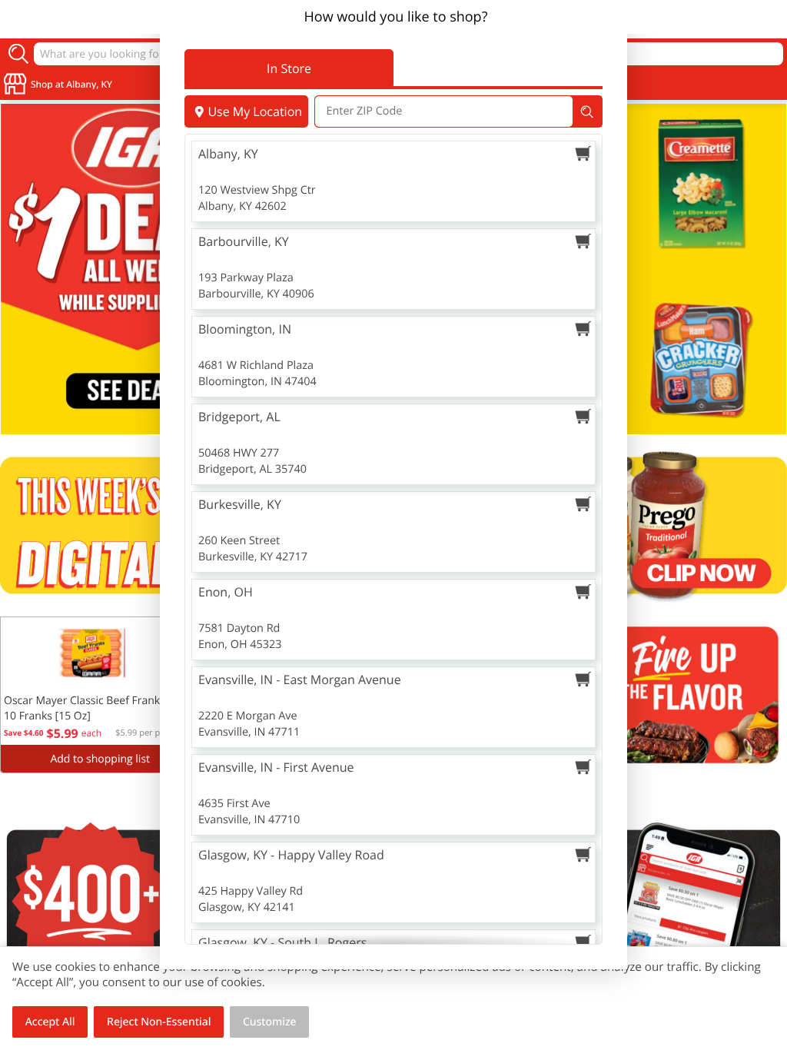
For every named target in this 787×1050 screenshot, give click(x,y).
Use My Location (255, 111)
